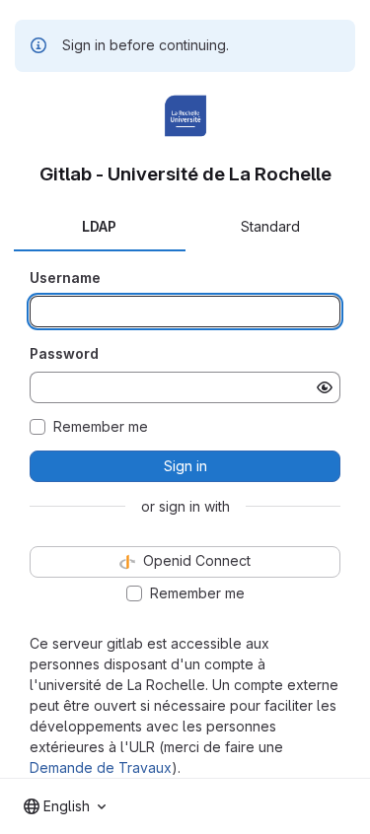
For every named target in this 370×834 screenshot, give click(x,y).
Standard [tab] (270, 226)
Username (65, 277)
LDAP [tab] (99, 226)
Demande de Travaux (101, 767)
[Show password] (324, 387)
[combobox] (64, 806)
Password (64, 353)
